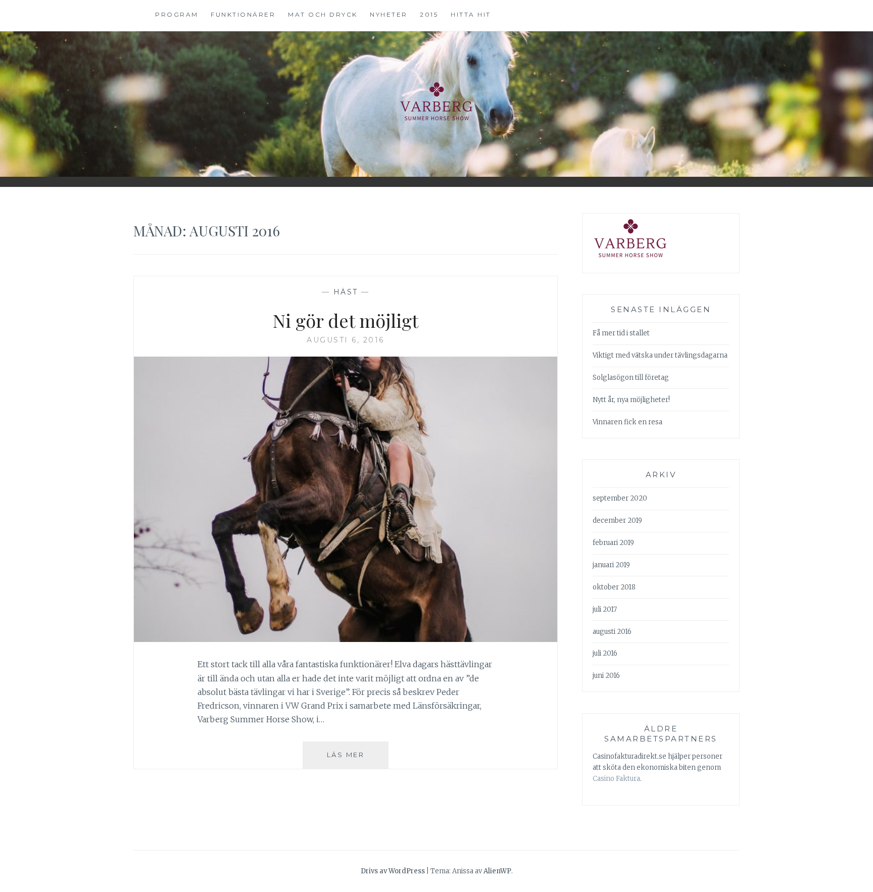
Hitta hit (471, 14)
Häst (345, 291)
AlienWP (497, 871)
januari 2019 (611, 565)
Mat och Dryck (323, 14)
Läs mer (358, 759)
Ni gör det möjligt (345, 320)
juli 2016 (605, 653)
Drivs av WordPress (393, 871)
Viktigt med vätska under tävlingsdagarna (660, 355)
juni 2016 (606, 675)
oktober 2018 (614, 587)
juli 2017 (605, 609)
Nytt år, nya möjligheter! (631, 399)
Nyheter (389, 14)
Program (177, 14)
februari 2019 (613, 542)
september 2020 (620, 498)
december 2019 (617, 520)
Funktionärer (243, 14)
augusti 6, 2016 (345, 339)
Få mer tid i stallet (621, 333)
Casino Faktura (616, 778)
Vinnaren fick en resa (627, 422)
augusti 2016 (612, 631)
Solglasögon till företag (631, 377)
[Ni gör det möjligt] (345, 639)
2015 (429, 14)
